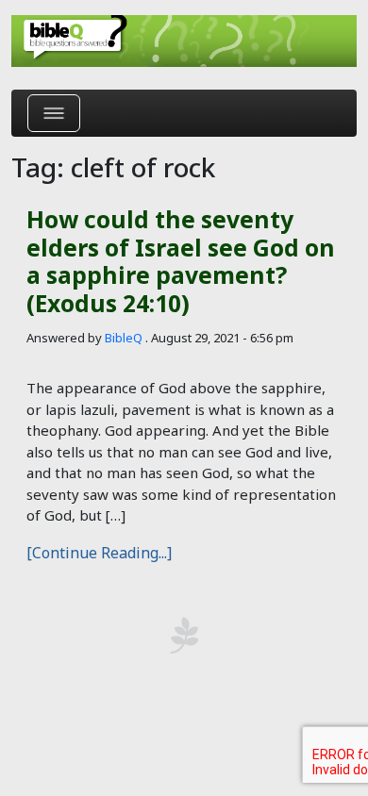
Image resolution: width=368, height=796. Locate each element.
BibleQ (123, 337)
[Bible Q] (184, 41)
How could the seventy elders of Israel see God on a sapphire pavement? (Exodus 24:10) (180, 261)
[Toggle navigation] (53, 113)
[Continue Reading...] (99, 552)
